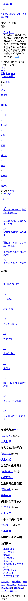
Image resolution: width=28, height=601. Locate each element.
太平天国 (6, 513)
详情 (17, 56)
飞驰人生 (7, 561)
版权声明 (11, 584)
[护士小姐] (6, 453)
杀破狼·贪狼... (10, 221)
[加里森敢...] (7, 525)
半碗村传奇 (9, 549)
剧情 (11, 32)
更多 (8, 82)
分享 (8, 73)
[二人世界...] (7, 435)
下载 (3, 73)
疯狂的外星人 (10, 570)
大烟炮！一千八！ (12, 209)
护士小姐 (6, 459)
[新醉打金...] (7, 471)
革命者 (6, 555)
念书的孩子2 (9, 558)
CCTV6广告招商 (9, 590)
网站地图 (16, 581)
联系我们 (22, 584)
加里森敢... (7, 531)
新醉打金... (7, 477)
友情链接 (18, 587)
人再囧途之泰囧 (11, 576)
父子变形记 (9, 552)
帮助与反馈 (6, 587)
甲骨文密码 (9, 252)
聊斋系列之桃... (11, 243)
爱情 (5, 32)
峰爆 (5, 567)
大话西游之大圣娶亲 (13, 564)
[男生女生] (6, 489)
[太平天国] (6, 507)
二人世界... (7, 441)
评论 (13, 73)
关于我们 (5, 581)
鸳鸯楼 (6, 232)
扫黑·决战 (8, 573)
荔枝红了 (7, 263)
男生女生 (6, 495)
